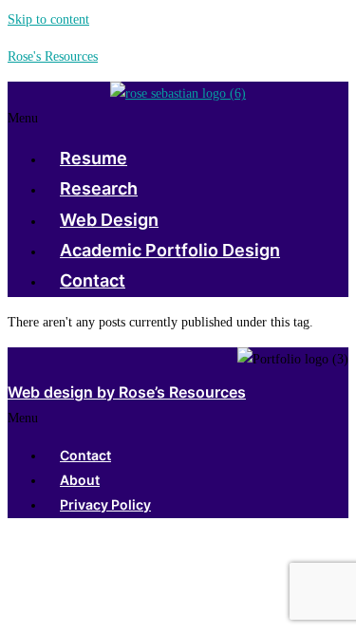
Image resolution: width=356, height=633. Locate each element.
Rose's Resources (53, 56)
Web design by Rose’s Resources (127, 391)
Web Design (109, 220)
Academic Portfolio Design (170, 250)
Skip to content (48, 19)
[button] (178, 118)
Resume (93, 158)
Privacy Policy (105, 504)
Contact (92, 280)
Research (99, 188)
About (80, 480)
